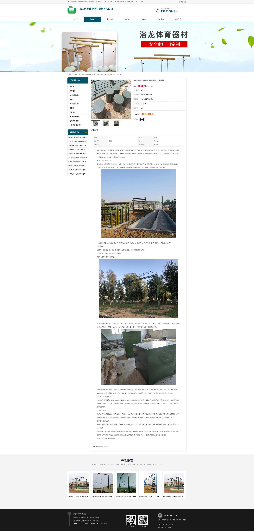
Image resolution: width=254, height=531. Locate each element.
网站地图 (104, 523)
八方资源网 (84, 523)
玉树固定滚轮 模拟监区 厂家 (77, 145)
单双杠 (72, 86)
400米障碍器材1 (91, 74)
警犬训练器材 (74, 121)
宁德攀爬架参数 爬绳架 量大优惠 (79, 497)
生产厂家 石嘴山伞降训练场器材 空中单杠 (77, 170)
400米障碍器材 (74, 95)
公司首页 (76, 19)
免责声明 (91, 523)
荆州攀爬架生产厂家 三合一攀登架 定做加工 (105, 497)
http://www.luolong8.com (100, 446)
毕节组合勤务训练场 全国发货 (77, 137)
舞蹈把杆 (73, 91)
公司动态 (144, 19)
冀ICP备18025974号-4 (93, 517)
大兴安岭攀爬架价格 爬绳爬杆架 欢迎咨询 (128, 497)
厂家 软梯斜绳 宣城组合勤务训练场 (77, 141)
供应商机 (93, 19)
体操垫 (72, 99)
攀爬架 (72, 108)
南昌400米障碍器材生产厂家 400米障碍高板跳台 (154, 497)
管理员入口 (97, 523)
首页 (75, 74)
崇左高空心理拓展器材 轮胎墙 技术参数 (77, 153)
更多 (85, 132)
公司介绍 (127, 19)
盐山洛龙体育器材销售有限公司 (82, 521)
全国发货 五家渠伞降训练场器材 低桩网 (77, 174)
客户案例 (161, 19)
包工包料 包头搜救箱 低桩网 (77, 161)
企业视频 (110, 19)
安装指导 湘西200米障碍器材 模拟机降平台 (77, 149)
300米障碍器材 (74, 104)
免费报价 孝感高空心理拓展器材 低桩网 (77, 166)
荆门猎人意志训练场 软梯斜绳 (77, 157)
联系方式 (178, 19)
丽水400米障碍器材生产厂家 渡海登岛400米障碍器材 (179, 497)
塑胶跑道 (73, 112)
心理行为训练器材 (75, 125)
